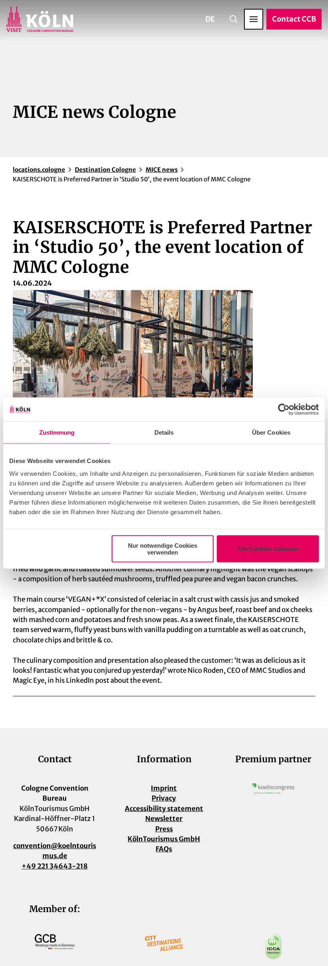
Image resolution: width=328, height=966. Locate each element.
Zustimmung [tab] (57, 432)
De (210, 19)
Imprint (164, 788)
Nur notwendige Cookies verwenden (162, 548)
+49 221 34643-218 (55, 866)
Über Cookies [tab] (271, 432)
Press (164, 829)
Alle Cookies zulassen (267, 548)
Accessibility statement (164, 808)
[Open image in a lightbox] (273, 788)
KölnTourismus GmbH (164, 839)
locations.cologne (39, 169)
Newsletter (163, 818)
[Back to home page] (39, 19)
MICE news (162, 169)
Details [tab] (164, 432)
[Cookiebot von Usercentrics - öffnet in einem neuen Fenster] (284, 409)
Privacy (164, 798)
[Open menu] (253, 19)
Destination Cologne (105, 169)
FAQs (164, 849)
